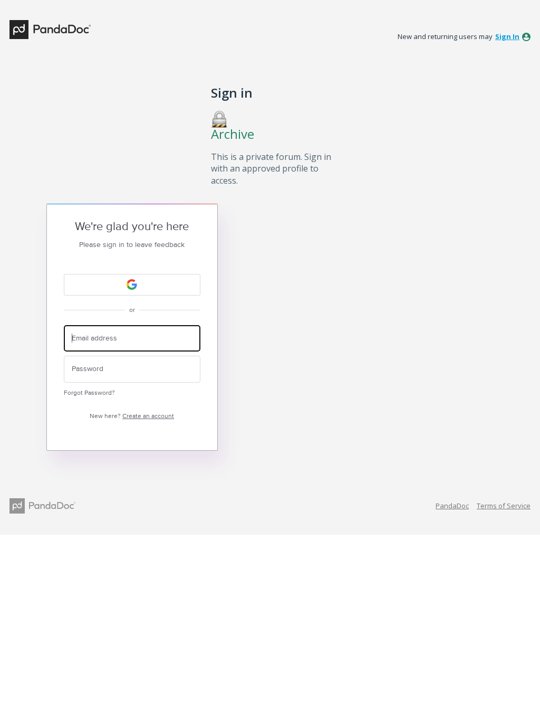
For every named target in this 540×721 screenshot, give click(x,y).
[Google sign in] (132, 285)
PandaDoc (452, 505)
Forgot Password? (89, 393)
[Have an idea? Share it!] (50, 29)
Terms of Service (504, 505)
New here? (132, 416)
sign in (507, 36)
